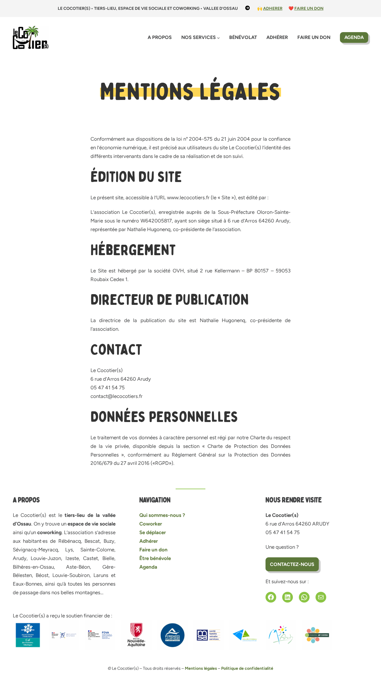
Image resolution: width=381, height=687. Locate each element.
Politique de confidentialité (247, 668)
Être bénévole (155, 558)
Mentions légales (201, 668)
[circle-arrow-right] (247, 8)
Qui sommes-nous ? (162, 515)
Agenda (354, 37)
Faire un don (153, 550)
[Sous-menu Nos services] (218, 37)
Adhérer (148, 541)
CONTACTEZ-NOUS (292, 564)
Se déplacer (152, 532)
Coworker (150, 524)
